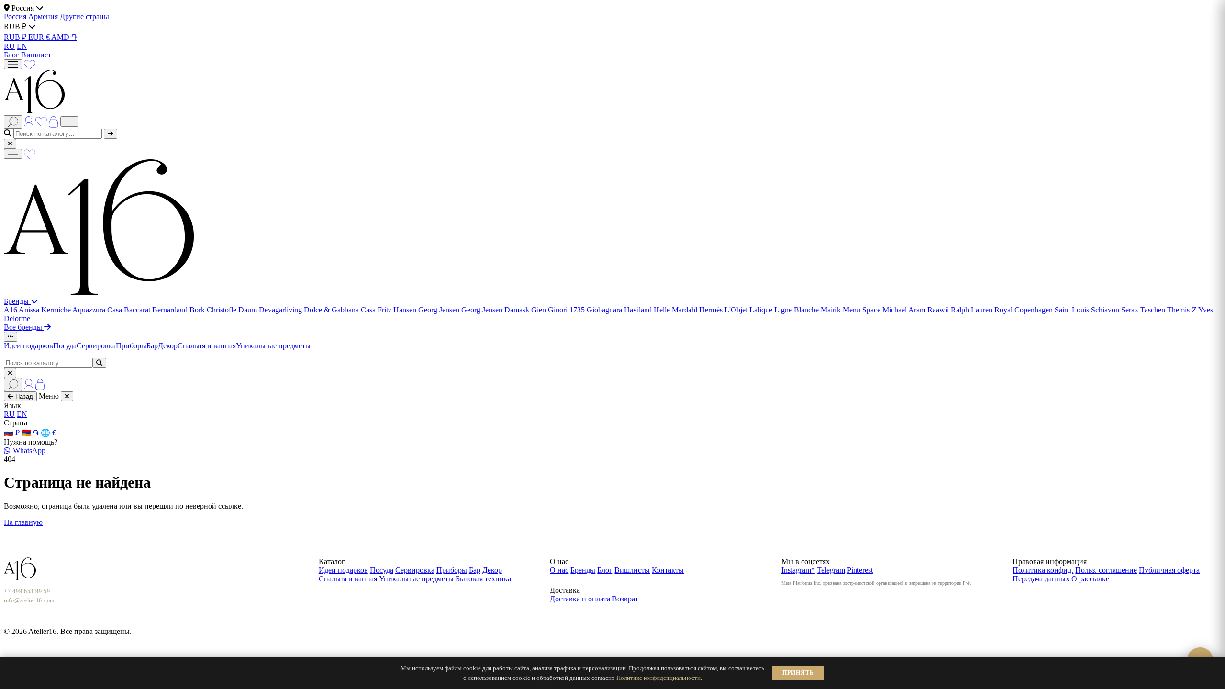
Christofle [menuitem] (222, 310)
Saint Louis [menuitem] (1073, 310)
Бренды (17, 301)
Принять (798, 672)
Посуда (65, 346)
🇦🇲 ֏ (31, 433)
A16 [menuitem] (11, 310)
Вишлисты (632, 570)
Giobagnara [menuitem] (605, 310)
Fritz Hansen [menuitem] (398, 310)
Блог (11, 55)
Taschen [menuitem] (1153, 310)
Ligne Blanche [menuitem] (797, 310)
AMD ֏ (64, 37)
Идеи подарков (28, 346)
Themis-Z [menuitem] (1182, 310)
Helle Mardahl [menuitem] (676, 310)
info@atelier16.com (29, 600)
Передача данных (1041, 579)
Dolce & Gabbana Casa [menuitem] (341, 310)
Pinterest (860, 570)
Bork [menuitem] (198, 310)
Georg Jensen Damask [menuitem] (496, 310)
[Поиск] (13, 122)
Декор (168, 346)
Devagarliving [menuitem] (281, 310)
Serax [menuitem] (1130, 310)
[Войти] (29, 121)
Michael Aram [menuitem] (904, 310)
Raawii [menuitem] (939, 310)
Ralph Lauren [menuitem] (972, 310)
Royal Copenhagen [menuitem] (1024, 310)
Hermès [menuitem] (711, 310)
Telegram (831, 570)
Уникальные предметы (273, 346)
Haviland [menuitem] (639, 310)
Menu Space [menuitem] (862, 310)
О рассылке (1090, 579)
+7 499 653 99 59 (27, 591)
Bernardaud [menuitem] (170, 310)
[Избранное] (29, 64)
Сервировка (96, 346)
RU (9, 46)
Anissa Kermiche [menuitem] (45, 310)
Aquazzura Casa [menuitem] (98, 310)
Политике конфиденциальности (658, 677)
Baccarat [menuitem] (138, 310)
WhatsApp (29, 450)
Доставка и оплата (580, 599)
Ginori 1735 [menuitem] (567, 310)
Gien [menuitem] (539, 310)
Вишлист (36, 55)
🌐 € (48, 433)
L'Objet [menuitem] (736, 310)
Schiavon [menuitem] (1106, 310)
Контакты (668, 570)
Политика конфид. (1043, 570)
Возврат (625, 599)
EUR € (39, 37)
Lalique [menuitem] (761, 310)
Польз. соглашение (1106, 570)
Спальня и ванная (207, 346)
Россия (16, 16)
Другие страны (84, 16)
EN (22, 46)
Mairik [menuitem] (832, 310)
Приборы (131, 346)
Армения (44, 16)
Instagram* (798, 570)
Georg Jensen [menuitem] (439, 310)
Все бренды (24, 327)
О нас (559, 570)
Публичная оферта (1169, 570)
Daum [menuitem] (248, 310)
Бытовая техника (483, 579)
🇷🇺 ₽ (13, 433)
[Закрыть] (10, 144)
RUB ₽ (16, 37)
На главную (23, 522)
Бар (152, 346)
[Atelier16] (99, 293)
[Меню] (13, 64)
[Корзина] (54, 121)
